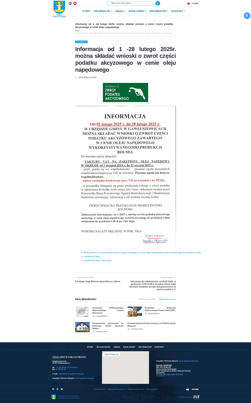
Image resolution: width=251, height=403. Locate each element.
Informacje (81, 42)
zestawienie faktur (92, 256)
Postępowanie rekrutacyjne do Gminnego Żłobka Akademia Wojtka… (108, 325)
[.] (157, 3)
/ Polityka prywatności (135, 389)
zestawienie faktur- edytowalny (98, 260)
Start (77, 30)
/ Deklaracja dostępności (116, 389)
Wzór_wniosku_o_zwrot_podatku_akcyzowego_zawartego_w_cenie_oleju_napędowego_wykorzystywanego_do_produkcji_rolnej (142, 252)
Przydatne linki (99, 389)
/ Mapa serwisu (151, 389)
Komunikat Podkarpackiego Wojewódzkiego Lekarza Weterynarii (108, 310)
